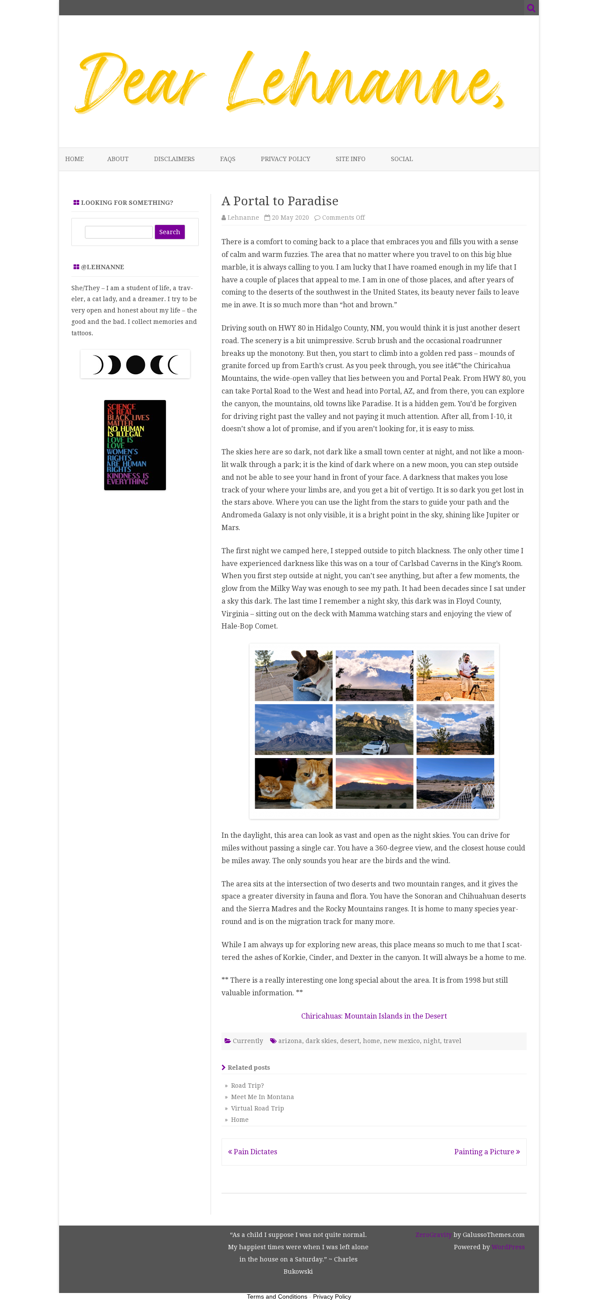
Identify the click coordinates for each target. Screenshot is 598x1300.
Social (402, 158)
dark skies (321, 1040)
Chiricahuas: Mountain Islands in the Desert (374, 1016)
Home (74, 158)
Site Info (351, 158)
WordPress (507, 1247)
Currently (248, 1040)
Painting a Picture (485, 1152)
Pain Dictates (254, 1152)
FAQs (228, 158)
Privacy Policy (285, 158)
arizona (290, 1040)
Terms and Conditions (277, 1296)
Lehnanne (243, 217)
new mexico (401, 1040)
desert (349, 1040)
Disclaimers (174, 158)
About (118, 158)
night (431, 1040)
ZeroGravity (433, 1234)
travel (452, 1040)
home (371, 1040)
